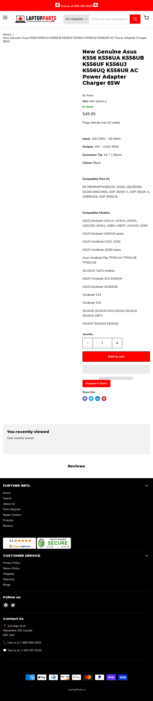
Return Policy (11, 568)
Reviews (8, 526)
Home (7, 34)
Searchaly (85, 694)
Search (7, 498)
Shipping (8, 574)
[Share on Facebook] (84, 398)
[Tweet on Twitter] (91, 398)
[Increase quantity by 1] (117, 343)
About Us (9, 504)
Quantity (87, 334)
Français (8, 520)
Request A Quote (96, 383)
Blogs (6, 585)
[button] (116, 369)
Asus (90, 95)
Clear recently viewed (20, 438)
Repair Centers (12, 515)
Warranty (9, 579)
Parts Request (12, 509)
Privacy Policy (11, 563)
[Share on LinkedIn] (97, 398)
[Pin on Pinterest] (104, 398)
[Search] (135, 19)
